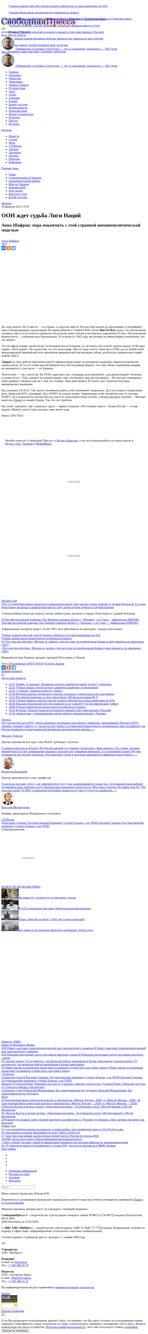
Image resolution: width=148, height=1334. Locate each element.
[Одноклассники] (8, 248)
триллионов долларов (18, 1132)
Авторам (14, 1177)
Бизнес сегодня (18, 104)
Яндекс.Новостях (67, 440)
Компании (15, 162)
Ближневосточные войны (24, 180)
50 (2, 1132)
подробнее (131, 1327)
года (8, 1129)
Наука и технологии (21, 114)
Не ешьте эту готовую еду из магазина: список (47, 897)
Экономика (16, 81)
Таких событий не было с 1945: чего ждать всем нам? (52, 919)
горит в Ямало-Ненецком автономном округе (54, 1139)
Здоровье (14, 97)
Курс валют (16, 190)
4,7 (3, 1135)
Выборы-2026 (17, 187)
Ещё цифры (8, 1148)
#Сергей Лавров (54, 663)
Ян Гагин (111, 48)
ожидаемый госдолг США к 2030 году (56, 1132)
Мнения (6, 1083)
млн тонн (11, 1135)
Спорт (12, 94)
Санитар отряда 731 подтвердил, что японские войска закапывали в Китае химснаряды (69, 1063)
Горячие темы (9, 168)
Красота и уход (18, 193)
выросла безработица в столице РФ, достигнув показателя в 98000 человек (69, 1145)
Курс (4, 35)
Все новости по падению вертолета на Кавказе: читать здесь (56, 930)
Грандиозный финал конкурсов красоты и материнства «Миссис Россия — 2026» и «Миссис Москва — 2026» (69, 1103)
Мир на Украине (19, 184)
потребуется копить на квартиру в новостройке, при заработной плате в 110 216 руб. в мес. (68, 1129)
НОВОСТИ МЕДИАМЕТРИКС (21, 886)
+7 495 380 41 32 (18, 1281)
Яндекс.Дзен (13, 443)
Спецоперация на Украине (25, 177)
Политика (15, 75)
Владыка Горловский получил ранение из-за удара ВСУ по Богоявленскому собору (64, 703)
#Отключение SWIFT (22, 663)
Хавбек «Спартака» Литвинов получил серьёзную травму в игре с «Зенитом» (60, 684)
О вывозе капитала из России (19, 748)
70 (7, 1145)
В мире (13, 101)
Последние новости (13, 678)
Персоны (14, 158)
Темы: (12, 174)
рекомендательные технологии (75, 1287)
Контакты (15, 1180)
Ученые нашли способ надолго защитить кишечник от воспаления (53, 687)
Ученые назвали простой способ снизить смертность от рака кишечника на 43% (58, 6)
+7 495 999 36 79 (18, 1265)
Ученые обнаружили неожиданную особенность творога (44, 12)
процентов (15, 1145)
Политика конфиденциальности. (66, 1327)
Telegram (27, 443)
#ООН (40, 663)
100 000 (6, 1139)
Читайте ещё (9, 600)
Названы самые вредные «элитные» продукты (37, 51)
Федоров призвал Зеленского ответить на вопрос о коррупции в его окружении (61, 694)
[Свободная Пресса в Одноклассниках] (107, 18)
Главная (13, 71)
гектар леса (18, 1139)
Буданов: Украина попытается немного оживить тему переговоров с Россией (56, 32)
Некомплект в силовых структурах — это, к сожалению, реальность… (60, 48)
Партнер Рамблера (12, 1311)
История (14, 123)
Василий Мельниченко (15, 807)
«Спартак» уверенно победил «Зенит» (36, 690)
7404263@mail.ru (20, 1277)
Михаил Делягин (12, 735)
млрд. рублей (12, 1142)
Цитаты (13, 155)
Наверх (5, 1293)
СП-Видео (15, 145)
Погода (13, 120)
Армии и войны (19, 84)
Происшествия (18, 110)
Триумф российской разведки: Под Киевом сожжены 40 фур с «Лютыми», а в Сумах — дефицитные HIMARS (69, 622)
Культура (14, 117)
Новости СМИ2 (11, 1041)
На (3, 1145)
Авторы (13, 149)
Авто (12, 91)
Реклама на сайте (19, 1174)
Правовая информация (23, 1170)
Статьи (13, 139)
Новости (14, 136)
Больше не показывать (15, 1330)
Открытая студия (11, 1077)
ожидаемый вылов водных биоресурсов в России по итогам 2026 (58, 1135)
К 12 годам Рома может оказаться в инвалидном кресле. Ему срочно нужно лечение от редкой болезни (73, 606)
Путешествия (17, 88)
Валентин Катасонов (14, 771)
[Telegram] (14, 248)
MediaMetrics (44, 443)
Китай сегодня (18, 197)
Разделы (6, 130)
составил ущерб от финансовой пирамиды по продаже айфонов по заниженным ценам (74, 1142)
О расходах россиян (13, 783)
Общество (15, 78)
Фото (12, 142)
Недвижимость (18, 107)
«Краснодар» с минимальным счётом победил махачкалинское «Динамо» (57, 713)
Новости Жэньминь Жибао (18, 1044)
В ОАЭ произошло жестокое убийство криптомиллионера (55, 908)
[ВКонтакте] (3, 248)
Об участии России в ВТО (17, 722)
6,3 (3, 1129)
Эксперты (15, 152)
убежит (17, 400)
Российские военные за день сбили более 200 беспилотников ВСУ (53, 697)
